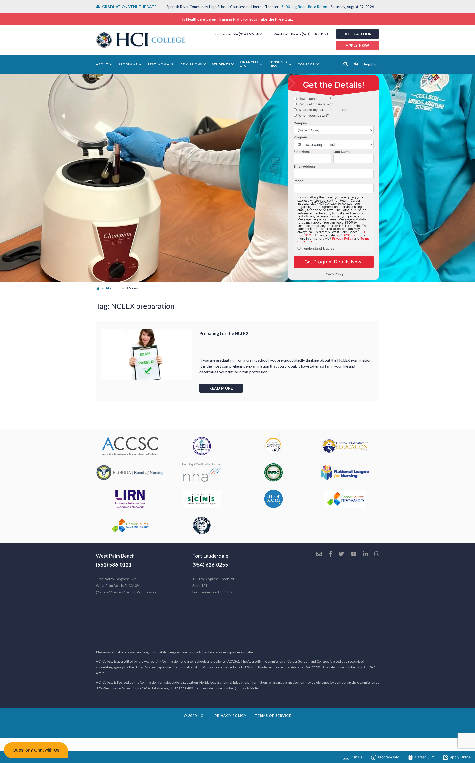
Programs (128, 64)
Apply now (357, 45)
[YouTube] (353, 554)
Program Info (388, 757)
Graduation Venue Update (129, 6)
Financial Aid (249, 64)
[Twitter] (341, 554)
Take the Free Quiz (276, 19)
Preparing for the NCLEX (224, 333)
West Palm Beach (115, 556)
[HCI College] (141, 39)
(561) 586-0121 (315, 34)
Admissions (191, 64)
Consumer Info (278, 64)
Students (221, 64)
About (102, 64)
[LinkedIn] (365, 554)
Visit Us (356, 757)
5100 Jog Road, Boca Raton (304, 6)
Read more (221, 388)
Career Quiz (424, 757)
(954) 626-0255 (252, 34)
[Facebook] (330, 554)
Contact (306, 64)
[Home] (101, 288)
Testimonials (160, 64)
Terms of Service (273, 715)
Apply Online (460, 757)
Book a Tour (357, 34)
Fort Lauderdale (210, 556)
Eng (367, 64)
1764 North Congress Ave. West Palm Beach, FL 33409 (126, 585)
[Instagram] (376, 554)
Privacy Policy (230, 715)
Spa (376, 64)
